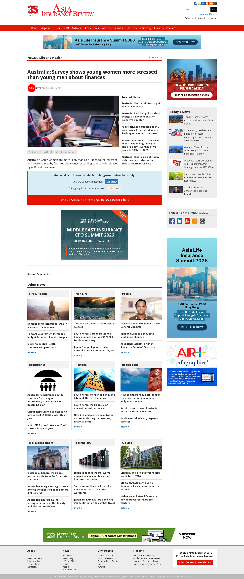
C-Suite (127, 443)
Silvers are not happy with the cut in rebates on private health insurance (140, 160)
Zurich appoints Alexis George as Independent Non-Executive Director (141, 116)
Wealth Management (65, 152)
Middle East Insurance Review (146, 558)
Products (159, 28)
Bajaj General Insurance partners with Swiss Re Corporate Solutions (47, 476)
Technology (83, 443)
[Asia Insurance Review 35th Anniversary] (60, 10)
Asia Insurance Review (143, 555)
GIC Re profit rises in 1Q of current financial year (46, 427)
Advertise (132, 28)
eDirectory (145, 28)
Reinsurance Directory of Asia (147, 564)
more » (31, 352)
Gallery (101, 564)
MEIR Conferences (106, 558)
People (126, 294)
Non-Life (81, 294)
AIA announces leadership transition (196, 191)
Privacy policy (33, 561)
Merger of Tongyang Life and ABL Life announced (94, 396)
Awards (105, 28)
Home (34, 28)
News (57, 28)
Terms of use (33, 564)
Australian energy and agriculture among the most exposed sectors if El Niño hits (47, 490)
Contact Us (172, 28)
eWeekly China (69, 561)
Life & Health (46, 152)
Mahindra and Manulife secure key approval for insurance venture (139, 499)
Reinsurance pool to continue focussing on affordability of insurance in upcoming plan (45, 399)
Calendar (118, 28)
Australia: (39, 71)
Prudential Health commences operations (41, 345)
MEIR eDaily (68, 558)
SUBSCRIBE (113, 200)
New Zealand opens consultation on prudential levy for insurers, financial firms (94, 418)
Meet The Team (34, 558)
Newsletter (202, 18)
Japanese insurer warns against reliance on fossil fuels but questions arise (92, 476)
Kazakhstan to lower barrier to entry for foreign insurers (139, 410)
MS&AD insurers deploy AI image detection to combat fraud (94, 501)
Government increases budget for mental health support (47, 335)
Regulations (130, 365)
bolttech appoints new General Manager (140, 325)
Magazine (46, 28)
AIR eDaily (67, 555)
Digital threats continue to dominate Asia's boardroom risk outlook (140, 486)
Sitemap (213, 18)
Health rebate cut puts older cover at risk (142, 105)
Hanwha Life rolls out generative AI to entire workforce (92, 489)
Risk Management (41, 443)
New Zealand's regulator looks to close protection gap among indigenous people (141, 398)
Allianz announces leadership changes (137, 335)
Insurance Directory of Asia (145, 561)
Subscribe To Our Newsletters (195, 562)
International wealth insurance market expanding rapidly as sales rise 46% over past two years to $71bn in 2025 (140, 145)
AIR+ (66, 28)
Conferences (92, 28)
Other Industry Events (108, 561)
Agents (66, 564)
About (30, 555)
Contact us (32, 566)
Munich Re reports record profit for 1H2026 (140, 474)
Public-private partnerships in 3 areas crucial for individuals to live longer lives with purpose (140, 130)
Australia (33, 152)
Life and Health (50, 58)
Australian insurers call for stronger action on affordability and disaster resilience (46, 503)
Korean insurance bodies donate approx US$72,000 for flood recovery (93, 337)
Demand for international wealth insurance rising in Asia (47, 325)
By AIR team (41, 87)
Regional (81, 365)
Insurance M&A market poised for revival (91, 406)
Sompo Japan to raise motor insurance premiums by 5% (94, 349)
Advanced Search (208, 14)
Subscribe (190, 18)
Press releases (69, 569)
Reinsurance (37, 365)
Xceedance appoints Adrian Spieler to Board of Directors (138, 345)
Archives (76, 28)
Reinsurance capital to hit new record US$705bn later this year (47, 415)
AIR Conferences (105, 555)
